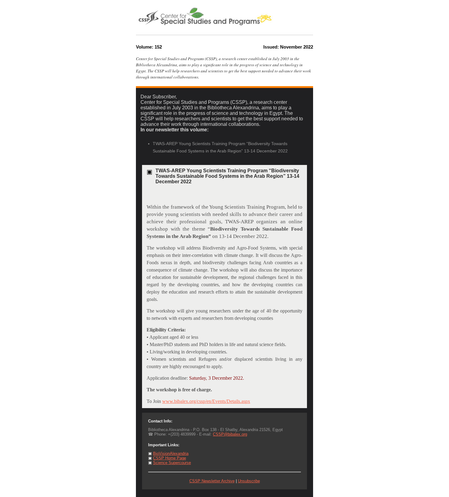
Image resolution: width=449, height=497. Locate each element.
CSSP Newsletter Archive (212, 481)
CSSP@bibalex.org (230, 434)
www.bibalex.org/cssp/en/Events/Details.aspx (206, 401)
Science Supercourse (172, 462)
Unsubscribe (249, 481)
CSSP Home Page (169, 458)
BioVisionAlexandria (170, 453)
